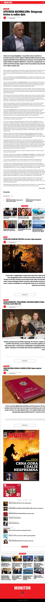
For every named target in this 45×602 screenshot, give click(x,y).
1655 (12, 196)
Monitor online (12, 18)
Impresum (22, 595)
